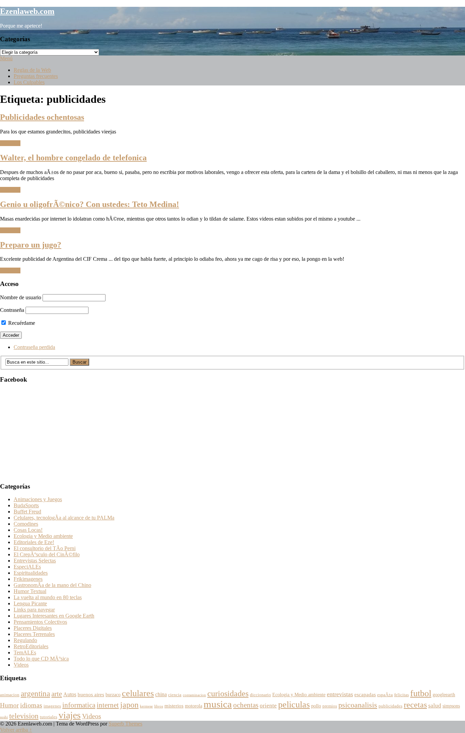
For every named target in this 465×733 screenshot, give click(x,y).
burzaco (113, 694)
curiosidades (227, 693)
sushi (4, 717)
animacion (9, 694)
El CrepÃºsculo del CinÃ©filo (47, 554)
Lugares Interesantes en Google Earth (54, 616)
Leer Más (10, 143)
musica (218, 704)
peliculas (294, 705)
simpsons (451, 705)
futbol (420, 693)
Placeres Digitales (33, 628)
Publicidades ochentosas (42, 117)
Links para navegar (34, 609)
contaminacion (194, 695)
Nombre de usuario (20, 297)
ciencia (174, 694)
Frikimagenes (28, 579)
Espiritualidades (31, 573)
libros (158, 706)
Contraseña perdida (34, 347)
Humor (9, 705)
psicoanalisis (357, 705)
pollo (316, 705)
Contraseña (12, 310)
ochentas (245, 705)
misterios (173, 705)
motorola (193, 705)
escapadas (365, 694)
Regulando (25, 640)
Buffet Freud (27, 511)
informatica (78, 705)
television (23, 716)
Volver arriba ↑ (16, 730)
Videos (21, 665)
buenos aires (91, 694)
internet (108, 705)
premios (329, 706)
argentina (35, 693)
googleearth (444, 694)
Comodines (26, 524)
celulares (138, 693)
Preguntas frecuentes (36, 76)
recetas (415, 704)
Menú (6, 58)
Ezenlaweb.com (27, 11)
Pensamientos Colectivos (40, 622)
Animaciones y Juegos (38, 499)
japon (129, 704)
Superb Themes (125, 724)
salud (434, 705)
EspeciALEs (27, 567)
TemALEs (25, 652)
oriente (268, 705)
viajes (70, 715)
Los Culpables (29, 82)
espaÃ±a (385, 694)
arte (56, 694)
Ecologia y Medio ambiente (43, 536)
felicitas (401, 694)
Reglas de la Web (32, 70)
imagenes (52, 706)
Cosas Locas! (28, 530)
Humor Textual (30, 591)
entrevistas (340, 694)
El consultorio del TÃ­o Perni (45, 548)
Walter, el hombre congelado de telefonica (73, 157)
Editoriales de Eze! (34, 542)
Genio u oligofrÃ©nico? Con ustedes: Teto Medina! (89, 204)
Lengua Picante (30, 603)
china (161, 694)
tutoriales (48, 717)
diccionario (260, 694)
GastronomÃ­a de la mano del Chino (52, 585)
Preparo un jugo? (30, 244)
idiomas (31, 705)
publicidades (390, 706)
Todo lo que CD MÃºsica (41, 659)
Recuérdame (21, 323)
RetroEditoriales (31, 646)
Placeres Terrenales (34, 634)
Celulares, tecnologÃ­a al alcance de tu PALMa (64, 518)
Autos (69, 694)
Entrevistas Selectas (35, 560)
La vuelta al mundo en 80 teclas (48, 597)
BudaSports (26, 505)
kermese (146, 706)
